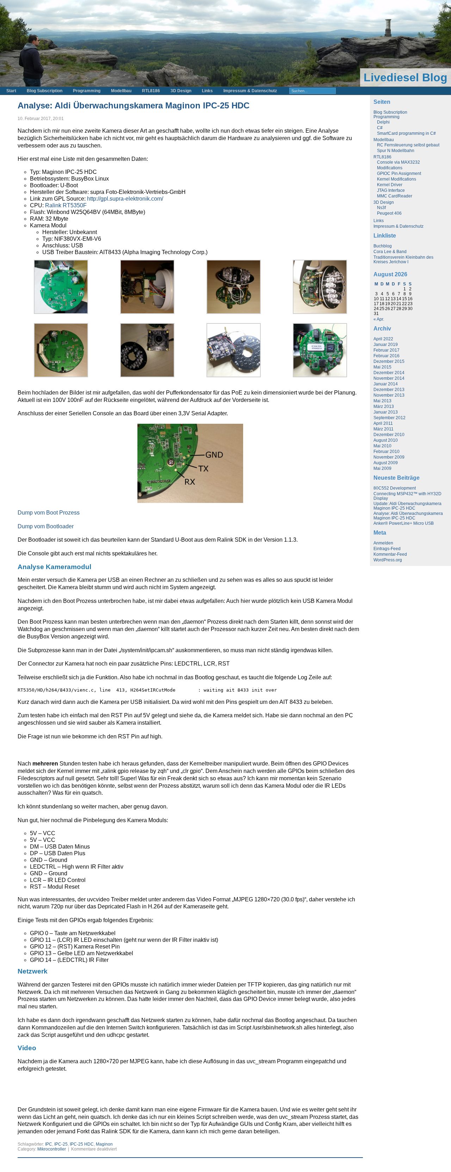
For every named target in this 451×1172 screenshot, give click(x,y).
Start (11, 90)
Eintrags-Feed (387, 548)
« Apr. (378, 319)
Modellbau (121, 90)
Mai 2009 (382, 468)
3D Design (181, 90)
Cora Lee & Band (390, 251)
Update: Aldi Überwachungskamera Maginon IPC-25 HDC (407, 506)
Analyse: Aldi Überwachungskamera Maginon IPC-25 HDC (133, 105)
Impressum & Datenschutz (250, 90)
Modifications (389, 167)
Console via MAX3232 (398, 162)
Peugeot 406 (389, 213)
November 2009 (388, 457)
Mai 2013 (382, 400)
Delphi (383, 122)
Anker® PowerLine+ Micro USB (403, 523)
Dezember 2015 (388, 361)
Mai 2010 (382, 445)
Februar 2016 (386, 355)
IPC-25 (61, 1144)
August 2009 (385, 462)
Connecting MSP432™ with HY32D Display (407, 496)
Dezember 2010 (388, 434)
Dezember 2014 (388, 372)
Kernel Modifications (396, 179)
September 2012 (389, 417)
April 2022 (383, 338)
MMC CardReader (394, 196)
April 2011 (383, 423)
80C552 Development (394, 488)
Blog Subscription (44, 90)
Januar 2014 (385, 384)
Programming (86, 90)
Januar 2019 (385, 344)
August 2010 (385, 440)
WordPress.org (387, 559)
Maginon (104, 1144)
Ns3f (381, 207)
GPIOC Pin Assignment (399, 173)
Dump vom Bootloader (46, 526)
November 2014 (388, 378)
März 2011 (383, 429)
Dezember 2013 (388, 389)
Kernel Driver (389, 184)
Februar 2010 (386, 451)
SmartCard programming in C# (406, 133)
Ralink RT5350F (66, 205)
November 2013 (388, 395)
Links (207, 90)
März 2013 (383, 406)
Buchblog (382, 246)
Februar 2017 (386, 350)
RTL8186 (151, 90)
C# (380, 127)
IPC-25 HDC (82, 1144)
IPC (48, 1144)
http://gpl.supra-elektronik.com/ (125, 199)
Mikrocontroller (51, 1149)
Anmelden (383, 543)
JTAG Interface (391, 190)
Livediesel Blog (405, 77)
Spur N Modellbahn (395, 150)
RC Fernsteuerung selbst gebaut (408, 145)
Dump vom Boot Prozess (49, 513)
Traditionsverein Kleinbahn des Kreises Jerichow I (403, 259)
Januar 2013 (385, 412)
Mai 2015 (382, 367)
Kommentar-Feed (390, 554)
